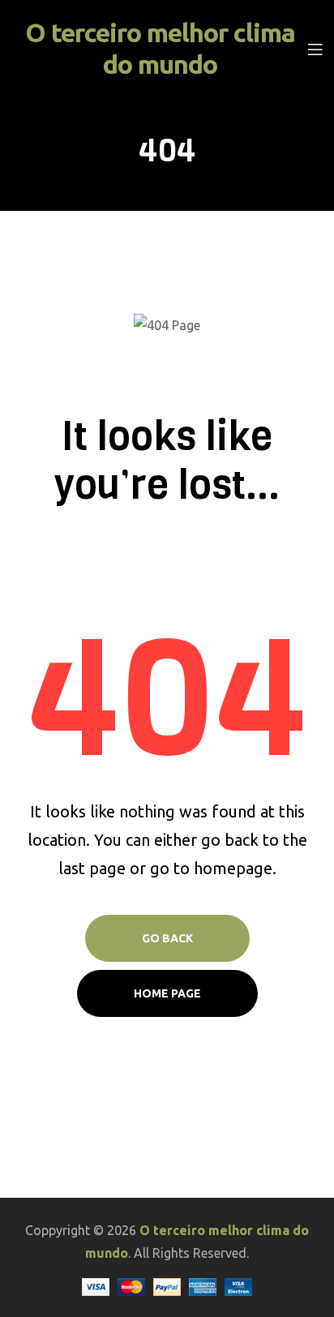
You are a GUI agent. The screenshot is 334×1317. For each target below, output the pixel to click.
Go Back (167, 938)
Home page (167, 993)
